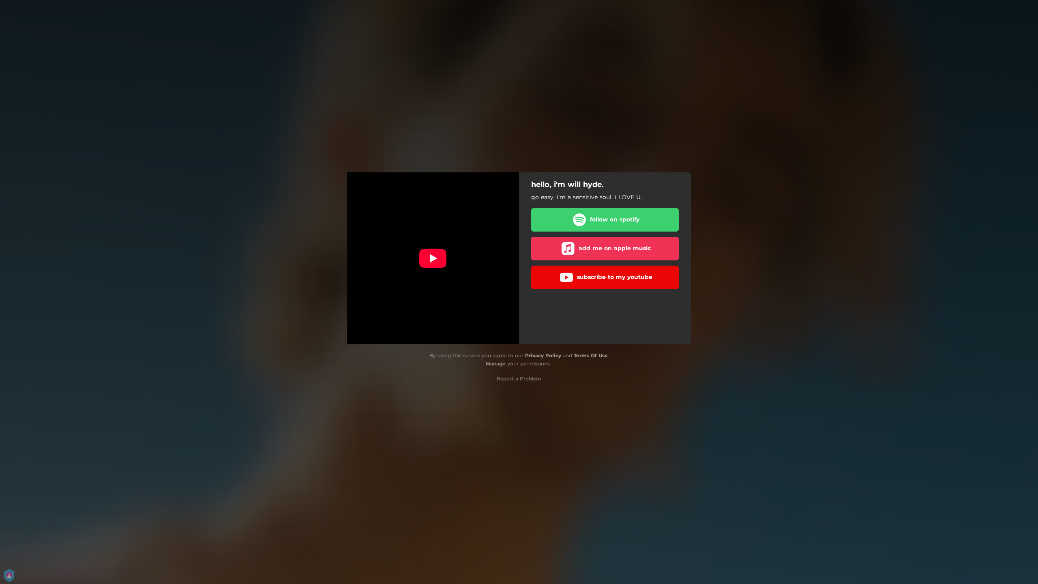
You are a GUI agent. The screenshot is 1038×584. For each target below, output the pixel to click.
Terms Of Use (591, 355)
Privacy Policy (543, 355)
